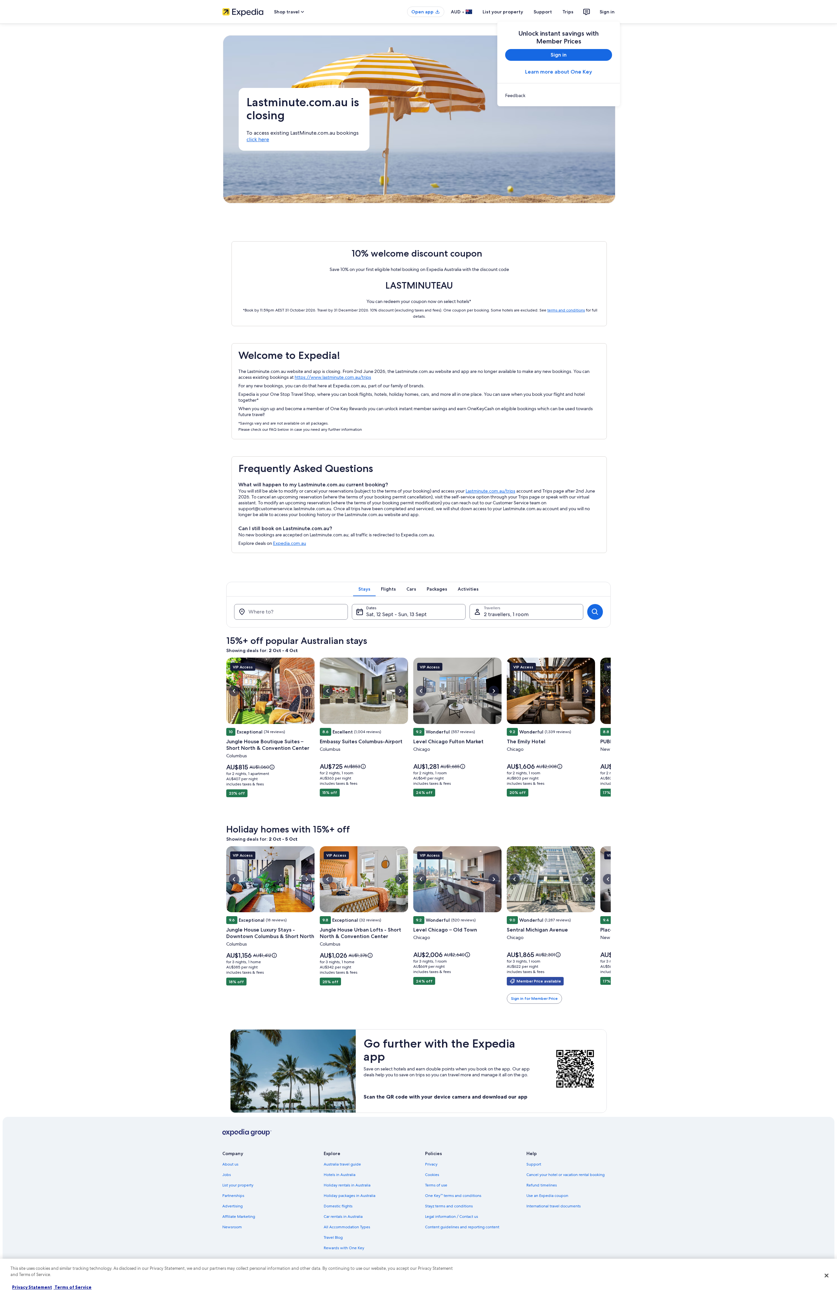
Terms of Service (73, 1287)
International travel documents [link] (553, 1206)
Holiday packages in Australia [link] (349, 1195)
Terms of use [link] (436, 1185)
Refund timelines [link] (541, 1185)
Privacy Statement (32, 1287)
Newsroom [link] (232, 1227)
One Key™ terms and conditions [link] (453, 1195)
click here (258, 139)
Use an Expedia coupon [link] (547, 1195)
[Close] (826, 1275)
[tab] (364, 589)
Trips (567, 12)
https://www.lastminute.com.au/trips (333, 377)
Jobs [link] (226, 1174)
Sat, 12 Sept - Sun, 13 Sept (396, 614)
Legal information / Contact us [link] (451, 1216)
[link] (558, 95)
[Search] (595, 612)
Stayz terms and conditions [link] (449, 1206)
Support (543, 12)
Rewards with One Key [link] (344, 1248)
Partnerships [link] (233, 1195)
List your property (503, 12)
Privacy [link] (431, 1164)
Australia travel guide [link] (342, 1164)
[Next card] (611, 737)
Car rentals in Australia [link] (343, 1216)
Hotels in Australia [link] (339, 1174)
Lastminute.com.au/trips (490, 491)
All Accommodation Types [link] (347, 1227)
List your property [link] (237, 1185)
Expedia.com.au (289, 543)
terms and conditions (566, 310)
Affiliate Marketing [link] (238, 1216)
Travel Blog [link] (333, 1237)
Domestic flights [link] (338, 1206)
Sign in (607, 12)
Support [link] (533, 1164)
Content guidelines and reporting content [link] (462, 1227)
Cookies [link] (432, 1174)
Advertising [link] (232, 1206)
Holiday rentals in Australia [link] (347, 1185)
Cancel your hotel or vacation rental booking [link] (565, 1174)
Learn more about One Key (558, 72)
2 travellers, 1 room (506, 614)
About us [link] (230, 1164)
